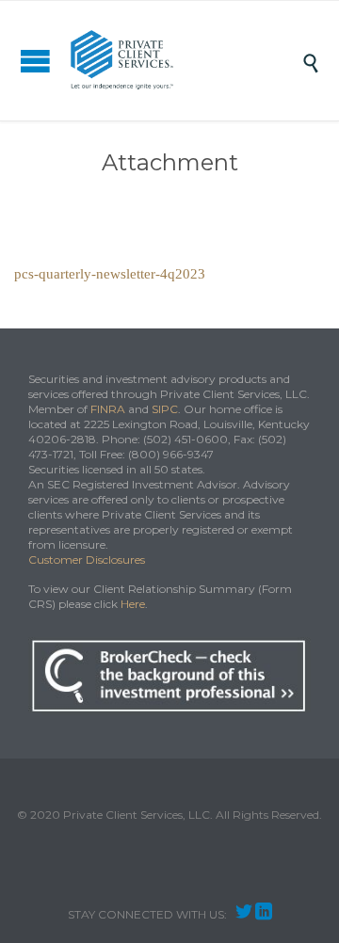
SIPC (165, 409)
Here (133, 604)
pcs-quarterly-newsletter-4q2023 (109, 273)
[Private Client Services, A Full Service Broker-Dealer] (183, 60)
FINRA (107, 409)
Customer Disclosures (86, 559)
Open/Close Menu (35, 60)
